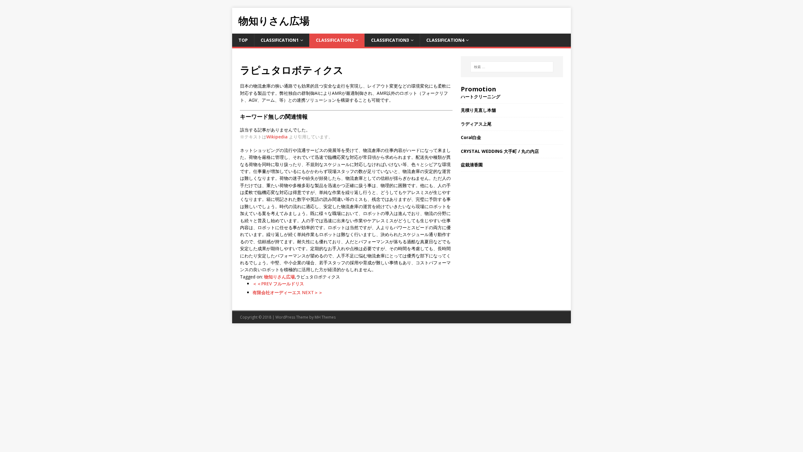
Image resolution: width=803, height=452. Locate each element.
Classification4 (445, 40)
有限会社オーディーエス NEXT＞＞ (288, 292)
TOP (243, 40)
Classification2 (335, 40)
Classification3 (390, 40)
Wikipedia (277, 137)
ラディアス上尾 (476, 124)
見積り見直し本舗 (478, 110)
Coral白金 (471, 137)
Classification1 (280, 40)
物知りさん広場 (279, 277)
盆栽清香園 (472, 165)
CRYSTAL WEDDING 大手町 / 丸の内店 (500, 151)
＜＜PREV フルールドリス (278, 284)
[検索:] (512, 67)
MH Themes (325, 317)
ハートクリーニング (480, 97)
